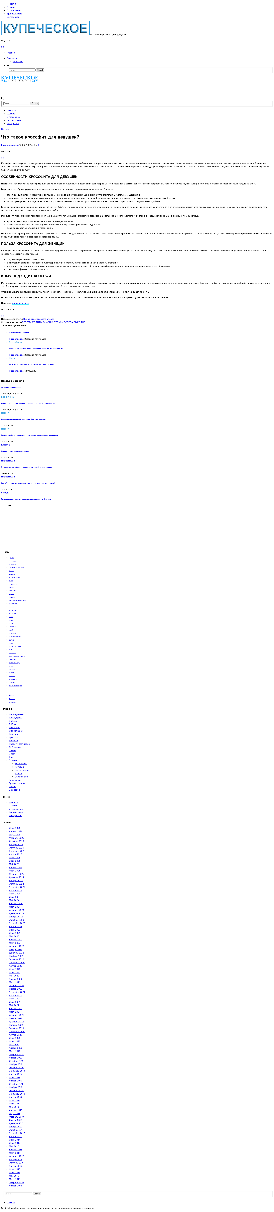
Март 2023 (14, 943)
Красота (5, 445)
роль (10, 650)
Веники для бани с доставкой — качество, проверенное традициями (29, 435)
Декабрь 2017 (16, 1123)
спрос (11, 666)
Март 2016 (14, 1179)
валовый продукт (14, 577)
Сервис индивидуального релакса (15, 451)
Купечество (12, 564)
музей (11, 630)
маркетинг (12, 627)
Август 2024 (15, 890)
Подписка (12, 58)
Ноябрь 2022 (16, 956)
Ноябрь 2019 (15, 1064)
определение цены (15, 637)
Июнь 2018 (14, 1103)
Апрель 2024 (16, 903)
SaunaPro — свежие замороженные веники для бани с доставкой (28, 483)
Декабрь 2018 (16, 1084)
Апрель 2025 (15, 867)
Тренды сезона (17, 783)
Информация (8, 460)
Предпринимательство (16, 568)
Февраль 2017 (16, 1156)
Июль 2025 (14, 857)
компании (12, 610)
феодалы (12, 696)
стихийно (12, 673)
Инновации (14, 727)
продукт (11, 640)
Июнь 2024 (15, 897)
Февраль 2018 (16, 1117)
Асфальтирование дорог (19, 333)
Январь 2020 (15, 1058)
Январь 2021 (15, 1018)
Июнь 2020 (14, 1041)
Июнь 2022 (14, 972)
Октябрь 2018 (16, 1090)
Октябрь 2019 (16, 1067)
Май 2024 (14, 900)
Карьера (13, 734)
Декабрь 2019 (16, 1061)
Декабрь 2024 (16, 877)
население (12, 633)
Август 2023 (15, 926)
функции (12, 699)
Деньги (11, 558)
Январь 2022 (15, 989)
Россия (11, 571)
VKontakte (18, 61)
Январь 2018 (15, 1120)
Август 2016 (15, 1166)
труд (10, 692)
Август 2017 (15, 1136)
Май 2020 (14, 1044)
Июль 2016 (14, 1169)
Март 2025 (14, 870)
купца (11, 617)
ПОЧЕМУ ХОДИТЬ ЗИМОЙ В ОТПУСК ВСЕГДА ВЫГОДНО (53, 322)
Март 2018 (14, 1113)
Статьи (11, 7)
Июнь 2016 (14, 1172)
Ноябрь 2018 (15, 1087)
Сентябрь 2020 (17, 1031)
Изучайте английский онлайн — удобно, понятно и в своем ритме (36, 349)
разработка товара (15, 646)
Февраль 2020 (16, 1054)
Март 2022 (14, 982)
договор (11, 587)
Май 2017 (14, 1146)
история (11, 607)
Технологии (15, 780)
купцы (11, 620)
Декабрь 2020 (16, 1021)
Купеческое (12, 561)
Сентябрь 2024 (17, 887)
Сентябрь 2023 (17, 923)
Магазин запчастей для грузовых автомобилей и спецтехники (26, 467)
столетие (12, 676)
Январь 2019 (15, 1080)
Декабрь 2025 (16, 841)
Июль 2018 (14, 1100)
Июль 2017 (14, 1140)
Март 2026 (14, 834)
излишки (12, 597)
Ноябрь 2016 (15, 1159)
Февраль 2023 (16, 946)
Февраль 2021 (16, 1015)
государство (13, 584)
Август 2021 (15, 995)
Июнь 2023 (14, 933)
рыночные (12, 653)
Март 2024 (15, 907)
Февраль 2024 (16, 910)
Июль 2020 (14, 1038)
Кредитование (14, 13)
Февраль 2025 (16, 874)
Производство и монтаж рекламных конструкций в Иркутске (26, 499)
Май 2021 (14, 1005)
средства (12, 669)
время (11, 581)
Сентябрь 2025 (17, 851)
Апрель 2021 (15, 1008)
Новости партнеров (19, 744)
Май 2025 (14, 864)
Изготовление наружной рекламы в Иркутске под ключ (31, 364)
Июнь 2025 (14, 861)
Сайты (12, 750)
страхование (13, 679)
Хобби (12, 786)
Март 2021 (14, 1012)
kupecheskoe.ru (10, 145)
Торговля (12, 574)
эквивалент (13, 702)
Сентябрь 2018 (17, 1094)
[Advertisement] (53, 89)
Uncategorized (16, 714)
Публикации (15, 747)
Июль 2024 (15, 893)
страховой (12, 682)
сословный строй (14, 663)
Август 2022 (15, 966)
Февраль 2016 (16, 1182)
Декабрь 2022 (16, 953)
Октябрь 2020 (16, 1028)
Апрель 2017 (15, 1149)
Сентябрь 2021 (17, 992)
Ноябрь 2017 (15, 1126)
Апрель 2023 (15, 939)
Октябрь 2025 (16, 848)
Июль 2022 (14, 969)
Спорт (12, 757)
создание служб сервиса (17, 656)
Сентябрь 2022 (17, 962)
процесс (11, 643)
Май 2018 (14, 1107)
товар (11, 689)
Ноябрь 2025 (16, 844)
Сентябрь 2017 (17, 1133)
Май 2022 (14, 975)
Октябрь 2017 (16, 1130)
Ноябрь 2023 (16, 916)
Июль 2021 (14, 998)
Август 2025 (15, 854)
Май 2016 (14, 1176)
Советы (13, 754)
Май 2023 (14, 936)
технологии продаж (15, 686)
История (19, 767)
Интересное (13, 17)
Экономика (14, 790)
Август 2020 (15, 1035)
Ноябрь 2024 (16, 880)
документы (13, 591)
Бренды (5, 492)
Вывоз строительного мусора (38, 319)
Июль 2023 (14, 930)
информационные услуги (17, 600)
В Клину (13, 724)
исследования (13, 604)
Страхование (14, 10)
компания (12, 614)
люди (11, 623)
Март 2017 (14, 1153)
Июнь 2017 (14, 1143)
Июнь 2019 (14, 1077)
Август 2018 (15, 1097)
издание (11, 594)
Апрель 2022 (15, 979)
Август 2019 (15, 1074)
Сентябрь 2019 (17, 1071)
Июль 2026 (14, 828)
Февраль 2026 (16, 838)
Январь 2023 (15, 949)
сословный (12, 659)
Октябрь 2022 (16, 959)
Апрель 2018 (15, 1110)
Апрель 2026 (15, 831)
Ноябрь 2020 (16, 1025)
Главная (11, 52)
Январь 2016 (15, 1185)
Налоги (18, 773)
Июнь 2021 (14, 1002)
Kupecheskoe (16, 339)
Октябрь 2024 (16, 884)
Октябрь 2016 (16, 1162)
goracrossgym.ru (20, 303)
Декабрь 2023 (16, 913)
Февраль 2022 (16, 985)
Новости (11, 4)
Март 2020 (14, 1051)
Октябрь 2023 (16, 920)
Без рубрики (15, 342)
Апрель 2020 (15, 1048)
